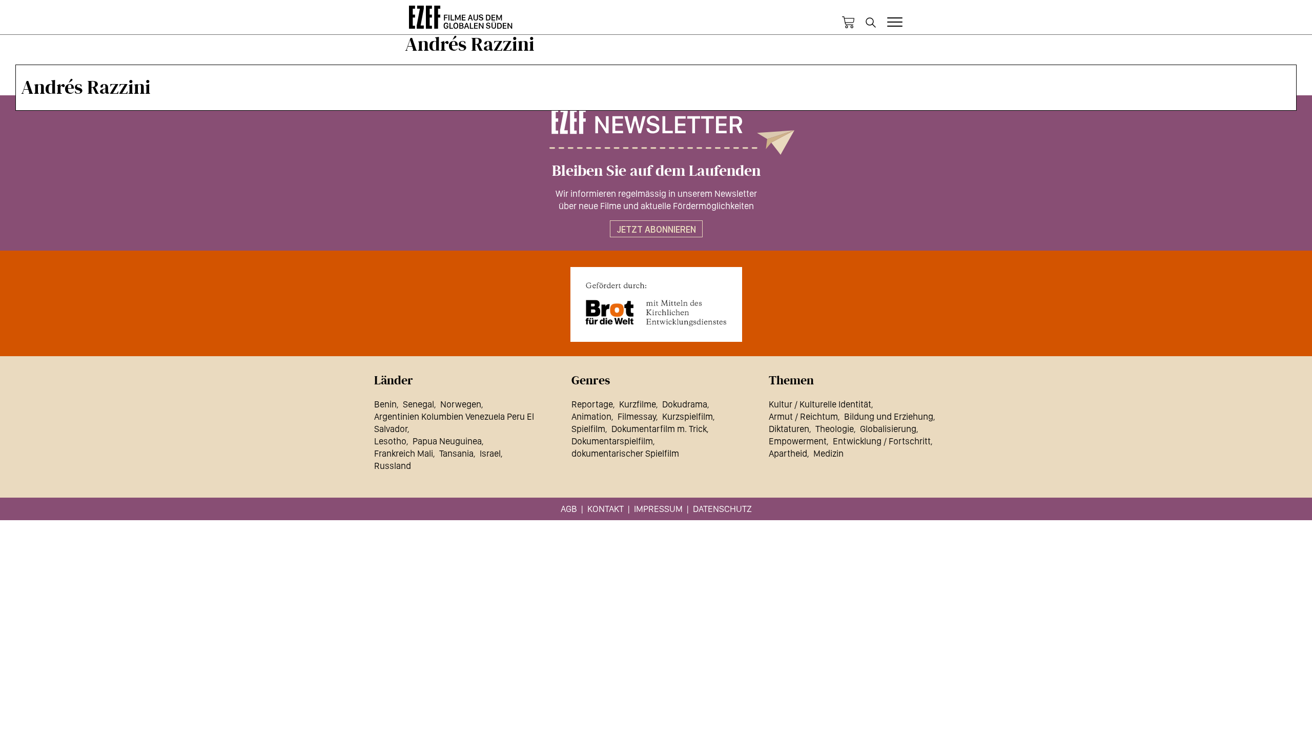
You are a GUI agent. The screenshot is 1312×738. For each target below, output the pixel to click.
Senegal (418, 404)
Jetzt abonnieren (656, 229)
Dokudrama (684, 404)
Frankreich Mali (403, 453)
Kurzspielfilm (687, 416)
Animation (591, 416)
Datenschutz (722, 508)
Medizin (828, 453)
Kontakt (605, 508)
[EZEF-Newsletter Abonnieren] (656, 132)
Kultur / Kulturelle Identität (820, 404)
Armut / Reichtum (803, 416)
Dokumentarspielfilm (612, 441)
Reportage (592, 404)
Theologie (834, 428)
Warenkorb (848, 22)
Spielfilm (588, 428)
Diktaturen (789, 428)
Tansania (456, 453)
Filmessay (637, 416)
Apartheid (788, 453)
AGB (569, 508)
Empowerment (798, 441)
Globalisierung (888, 428)
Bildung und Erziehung (888, 416)
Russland (392, 465)
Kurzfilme (637, 404)
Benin (385, 404)
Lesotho (390, 441)
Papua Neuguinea (447, 441)
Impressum (658, 508)
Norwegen (460, 404)
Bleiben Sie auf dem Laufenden (656, 171)
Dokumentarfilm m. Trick (659, 428)
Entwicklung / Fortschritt (882, 441)
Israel (490, 453)
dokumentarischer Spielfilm (625, 453)
